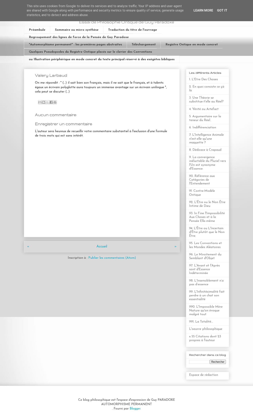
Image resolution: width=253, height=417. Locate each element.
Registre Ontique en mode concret (191, 44)
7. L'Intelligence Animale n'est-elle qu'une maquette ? (206, 138)
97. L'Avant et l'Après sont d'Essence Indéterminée (204, 269)
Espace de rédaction (203, 375)
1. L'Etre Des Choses (203, 79)
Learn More (203, 10)
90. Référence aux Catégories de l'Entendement (202, 180)
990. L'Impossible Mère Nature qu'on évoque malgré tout (206, 310)
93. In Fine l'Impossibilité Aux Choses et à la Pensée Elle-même (207, 217)
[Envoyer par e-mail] (40, 102)
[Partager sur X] (47, 102)
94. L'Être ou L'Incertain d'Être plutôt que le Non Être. (207, 232)
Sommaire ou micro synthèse (76, 29)
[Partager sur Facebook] (51, 102)
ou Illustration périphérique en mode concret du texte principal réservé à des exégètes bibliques (102, 59)
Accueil (101, 246)
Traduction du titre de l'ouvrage (132, 29)
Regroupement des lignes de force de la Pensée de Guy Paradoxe (79, 37)
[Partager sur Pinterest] (55, 102)
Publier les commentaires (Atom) (112, 258)
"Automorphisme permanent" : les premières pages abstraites (75, 44)
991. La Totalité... (201, 321)
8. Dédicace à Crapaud (205, 150)
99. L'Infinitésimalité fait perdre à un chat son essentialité (207, 295)
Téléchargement (144, 44)
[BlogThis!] (44, 102)
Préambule (37, 29)
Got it (222, 10)
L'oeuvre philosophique (205, 329)
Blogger (135, 408)
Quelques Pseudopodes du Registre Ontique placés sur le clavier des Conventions (90, 51)
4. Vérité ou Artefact (204, 109)
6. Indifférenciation (202, 127)
